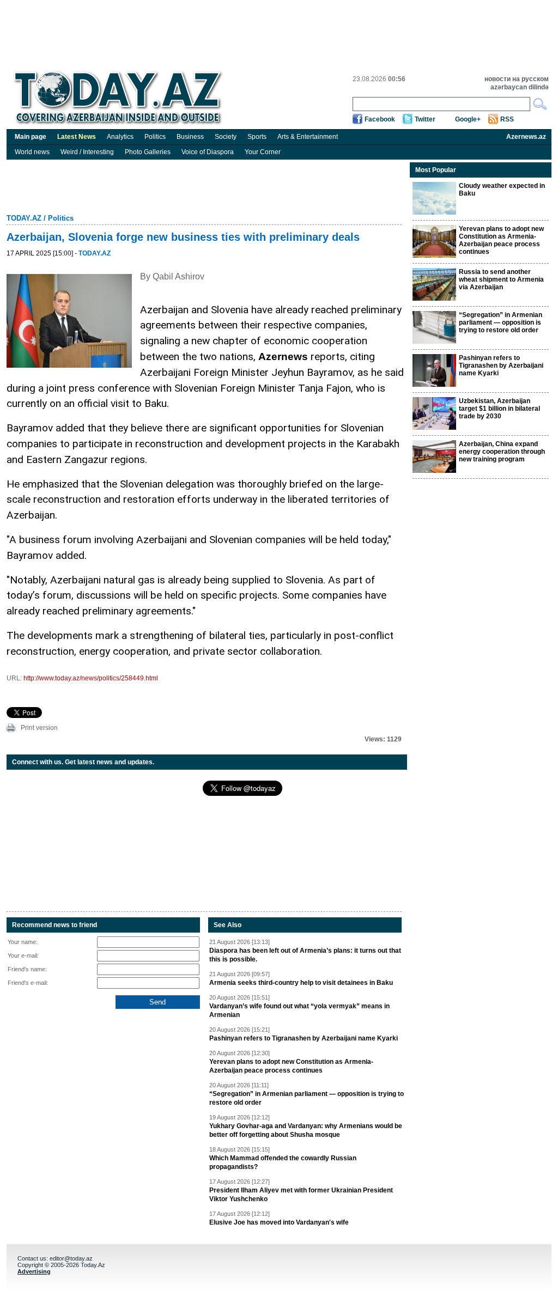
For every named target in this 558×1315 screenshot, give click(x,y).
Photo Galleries (148, 152)
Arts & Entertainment (307, 137)
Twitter (425, 119)
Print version (39, 728)
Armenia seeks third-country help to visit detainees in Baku (301, 983)
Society (225, 137)
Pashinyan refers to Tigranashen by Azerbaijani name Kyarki (303, 1038)
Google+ (468, 119)
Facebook (380, 119)
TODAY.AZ (24, 218)
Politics (155, 137)
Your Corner (263, 152)
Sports (256, 137)
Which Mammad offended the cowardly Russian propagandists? (282, 1162)
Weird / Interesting (87, 152)
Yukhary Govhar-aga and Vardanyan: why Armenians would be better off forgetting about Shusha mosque (305, 1130)
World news (32, 152)
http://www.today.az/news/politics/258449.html (90, 678)
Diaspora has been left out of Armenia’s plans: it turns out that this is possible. (305, 955)
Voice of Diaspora (207, 152)
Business (190, 137)
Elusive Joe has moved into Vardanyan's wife (279, 1222)
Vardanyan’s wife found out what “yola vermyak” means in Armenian (299, 1010)
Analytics (120, 137)
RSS (507, 119)
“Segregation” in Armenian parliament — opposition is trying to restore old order (306, 1098)
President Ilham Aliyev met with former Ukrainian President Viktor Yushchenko (301, 1194)
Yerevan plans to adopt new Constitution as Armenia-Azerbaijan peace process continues (291, 1066)
